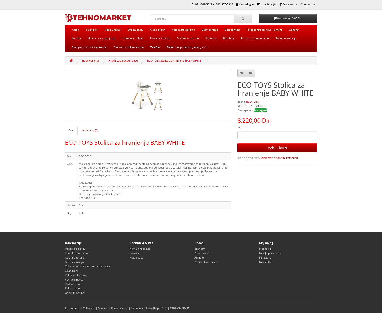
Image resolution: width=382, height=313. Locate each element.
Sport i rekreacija (285, 38)
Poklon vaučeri (203, 253)
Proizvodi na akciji (205, 262)
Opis (71, 130)
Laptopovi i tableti (132, 38)
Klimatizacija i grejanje (101, 38)
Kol (239, 128)
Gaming (294, 30)
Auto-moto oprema (183, 30)
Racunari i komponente (255, 38)
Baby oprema (210, 30)
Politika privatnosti (76, 275)
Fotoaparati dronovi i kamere (264, 30)
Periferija (211, 38)
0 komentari (265, 158)
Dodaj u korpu (277, 148)
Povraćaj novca (74, 279)
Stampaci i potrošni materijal (89, 47)
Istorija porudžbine (270, 253)
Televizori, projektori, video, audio (187, 47)
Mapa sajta (136, 257)
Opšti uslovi (72, 271)
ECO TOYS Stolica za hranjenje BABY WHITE (174, 60)
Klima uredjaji (112, 30)
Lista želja (265, 257)
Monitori (103, 308)
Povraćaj (135, 253)
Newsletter (266, 262)
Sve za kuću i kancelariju (129, 47)
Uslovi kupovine (74, 293)
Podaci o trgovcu (75, 249)
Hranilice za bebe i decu (123, 60)
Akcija (75, 30)
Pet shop (228, 38)
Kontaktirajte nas (140, 249)
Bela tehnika (232, 30)
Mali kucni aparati (188, 38)
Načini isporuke (74, 257)
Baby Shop (152, 308)
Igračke (76, 38)
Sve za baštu (135, 30)
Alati (164, 308)
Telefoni (155, 47)
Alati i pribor (157, 30)
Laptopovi (137, 308)
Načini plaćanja (74, 262)
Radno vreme (73, 284)
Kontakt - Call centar (77, 253)
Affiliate (199, 257)
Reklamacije (72, 288)
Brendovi (199, 249)
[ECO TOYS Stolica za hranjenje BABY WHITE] (148, 95)
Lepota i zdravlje (160, 38)
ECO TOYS (252, 101)
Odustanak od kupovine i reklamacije (87, 266)
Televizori (92, 30)
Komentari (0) (90, 130)
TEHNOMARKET (179, 308)
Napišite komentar (286, 158)
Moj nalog (265, 249)
